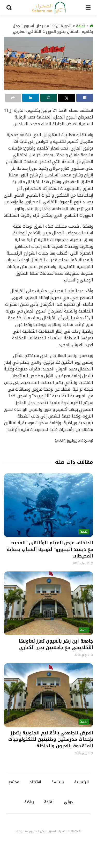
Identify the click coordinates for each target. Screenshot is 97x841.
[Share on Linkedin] (30, 98)
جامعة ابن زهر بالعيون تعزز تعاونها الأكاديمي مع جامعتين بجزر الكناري (56, 644)
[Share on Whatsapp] (48, 98)
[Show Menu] (88, 8)
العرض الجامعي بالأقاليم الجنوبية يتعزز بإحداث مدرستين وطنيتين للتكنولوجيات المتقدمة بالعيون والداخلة (50, 739)
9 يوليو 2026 (82, 654)
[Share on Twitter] (66, 98)
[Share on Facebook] (84, 98)
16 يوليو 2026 (81, 563)
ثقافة (80, 26)
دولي (68, 802)
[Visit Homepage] (49, 8)
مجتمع (14, 782)
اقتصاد (35, 782)
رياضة (29, 802)
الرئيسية (81, 782)
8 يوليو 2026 (82, 753)
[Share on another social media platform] (13, 98)
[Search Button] (9, 8)
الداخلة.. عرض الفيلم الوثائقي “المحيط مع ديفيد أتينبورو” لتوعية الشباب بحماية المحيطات (50, 549)
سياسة (57, 782)
